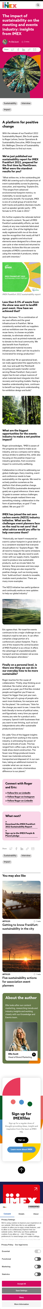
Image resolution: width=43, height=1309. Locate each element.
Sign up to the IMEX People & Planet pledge (20, 834)
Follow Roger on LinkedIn (20, 801)
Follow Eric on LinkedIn (18, 793)
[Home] (9, 5)
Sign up (21, 1140)
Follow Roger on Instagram (21, 797)
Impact (7, 110)
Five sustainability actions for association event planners (19, 982)
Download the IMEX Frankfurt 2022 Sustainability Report (20, 825)
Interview (26, 103)
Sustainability (10, 103)
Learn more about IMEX (21, 1150)
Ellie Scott (15, 42)
